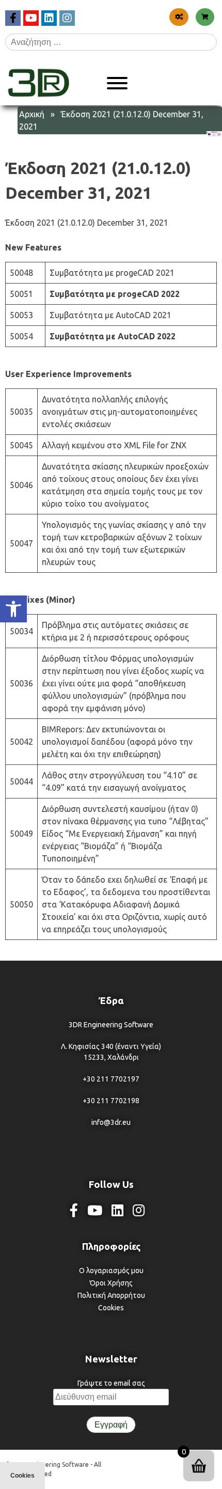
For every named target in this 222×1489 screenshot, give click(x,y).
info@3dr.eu (111, 1122)
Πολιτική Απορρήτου (111, 1295)
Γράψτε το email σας (111, 1383)
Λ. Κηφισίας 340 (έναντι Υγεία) (111, 1046)
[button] (13, 608)
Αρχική (31, 114)
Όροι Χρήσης (111, 1283)
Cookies (111, 1308)
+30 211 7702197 (111, 1079)
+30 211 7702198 (111, 1100)
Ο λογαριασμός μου (111, 1270)
